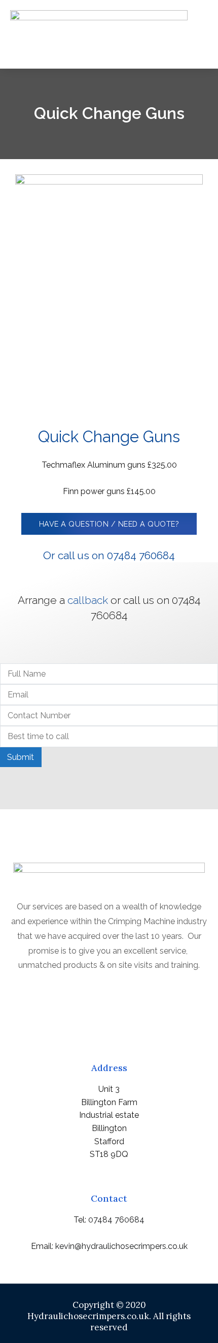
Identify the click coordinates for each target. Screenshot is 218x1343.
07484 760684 (116, 1220)
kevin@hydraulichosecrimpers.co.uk (121, 1246)
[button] (198, 46)
